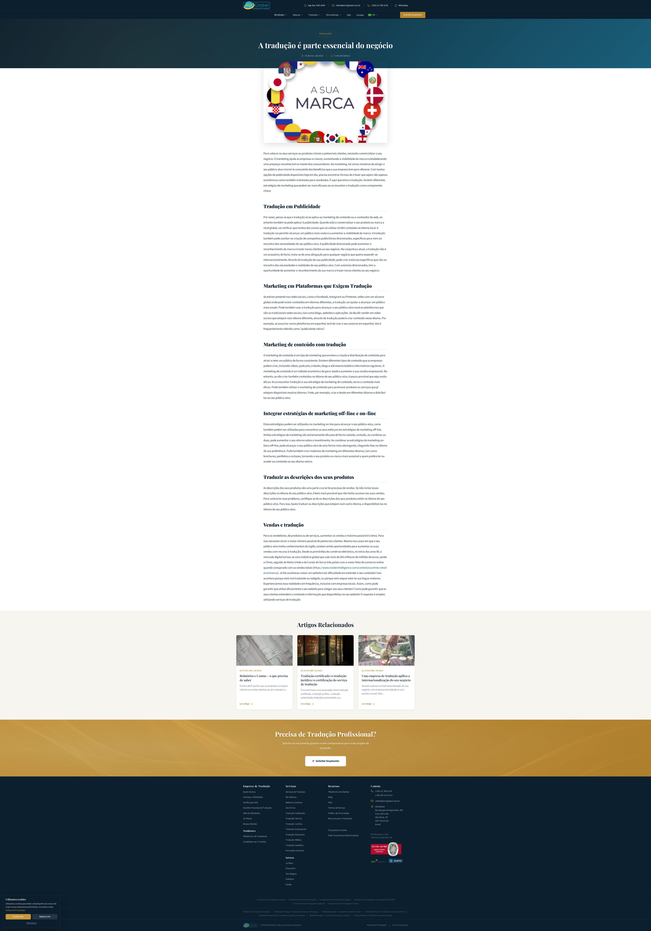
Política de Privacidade (15, 910)
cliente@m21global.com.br (348, 5)
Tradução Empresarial (296, 829)
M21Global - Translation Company (256, 911)
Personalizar (32, 923)
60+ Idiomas (291, 797)
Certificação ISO (250, 802)
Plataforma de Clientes (338, 791)
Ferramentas (332, 14)
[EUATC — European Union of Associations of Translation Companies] (395, 860)
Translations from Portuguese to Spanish (309, 903)
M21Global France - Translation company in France (385, 911)
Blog (330, 797)
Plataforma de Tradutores (255, 836)
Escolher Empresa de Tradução (257, 807)
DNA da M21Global (251, 813)
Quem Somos (249, 791)
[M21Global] (256, 5)
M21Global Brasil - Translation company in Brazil (373, 915)
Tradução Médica (293, 839)
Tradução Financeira (295, 834)
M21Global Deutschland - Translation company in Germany (282, 915)
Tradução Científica (294, 845)
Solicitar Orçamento (412, 14)
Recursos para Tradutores (340, 818)
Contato (360, 15)
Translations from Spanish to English (271, 899)
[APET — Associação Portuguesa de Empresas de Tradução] (378, 861)
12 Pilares (247, 818)
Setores (296, 14)
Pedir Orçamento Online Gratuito (343, 835)
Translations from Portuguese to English (335, 899)
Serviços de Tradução (295, 791)
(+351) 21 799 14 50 (379, 5)
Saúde (288, 884)
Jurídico (289, 863)
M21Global (279, 14)
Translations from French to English (303, 899)
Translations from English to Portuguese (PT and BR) (374, 899)
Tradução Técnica (294, 818)
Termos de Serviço (336, 807)
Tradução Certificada (295, 813)
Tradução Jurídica (294, 823)
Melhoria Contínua (294, 802)
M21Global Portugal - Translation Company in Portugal (295, 911)
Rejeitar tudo (45, 916)
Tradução (313, 14)
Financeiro (290, 868)
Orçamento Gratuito (337, 830)
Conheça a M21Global (253, 797)
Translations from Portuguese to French (343, 903)
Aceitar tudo (18, 916)
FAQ (349, 15)
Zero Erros (290, 807)
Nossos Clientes (250, 823)
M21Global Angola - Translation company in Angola (330, 915)
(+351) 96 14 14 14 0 (383, 795)
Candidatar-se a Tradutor (254, 841)
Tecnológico (291, 873)
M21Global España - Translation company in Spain (341, 911)
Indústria (290, 879)
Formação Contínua (295, 850)
